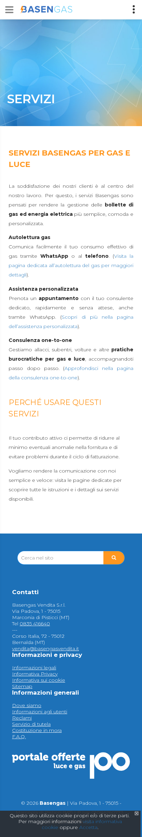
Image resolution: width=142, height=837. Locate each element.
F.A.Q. (19, 736)
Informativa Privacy (35, 674)
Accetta (88, 827)
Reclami (22, 718)
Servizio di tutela (31, 724)
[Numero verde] (133, 9)
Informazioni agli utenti (39, 711)
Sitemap (22, 686)
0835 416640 (35, 623)
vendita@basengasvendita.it (45, 648)
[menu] (9, 9)
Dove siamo (26, 705)
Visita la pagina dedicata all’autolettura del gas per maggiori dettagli (71, 265)
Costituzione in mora (37, 730)
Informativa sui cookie (38, 680)
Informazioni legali (34, 667)
